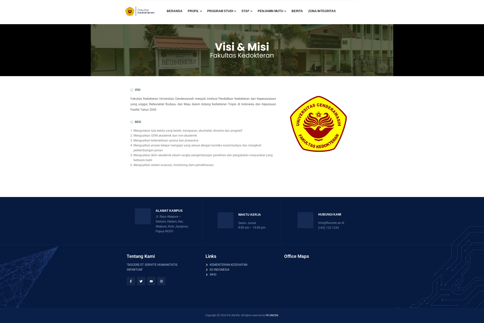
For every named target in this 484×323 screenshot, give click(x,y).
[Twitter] (141, 281)
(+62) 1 (323, 228)
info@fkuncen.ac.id (331, 223)
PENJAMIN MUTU (270, 11)
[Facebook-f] (131, 281)
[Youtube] (151, 281)
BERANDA (174, 11)
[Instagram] (161, 281)
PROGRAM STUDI (220, 11)
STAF (245, 11)
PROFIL (193, 11)
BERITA (297, 11)
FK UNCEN (272, 315)
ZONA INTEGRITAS (322, 11)
